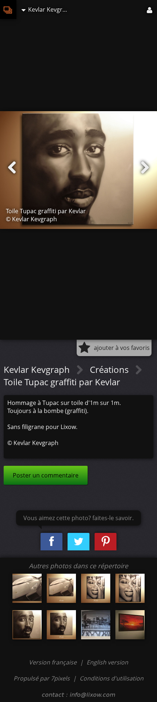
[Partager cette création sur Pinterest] (105, 542)
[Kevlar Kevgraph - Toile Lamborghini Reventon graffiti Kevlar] (27, 588)
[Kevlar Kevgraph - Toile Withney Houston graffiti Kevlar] (95, 588)
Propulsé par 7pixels (42, 678)
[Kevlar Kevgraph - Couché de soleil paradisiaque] (130, 624)
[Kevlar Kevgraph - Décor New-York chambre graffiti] (95, 624)
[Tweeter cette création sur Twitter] (78, 542)
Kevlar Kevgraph (38, 369)
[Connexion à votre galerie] (150, 9)
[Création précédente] (12, 167)
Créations (110, 369)
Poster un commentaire (45, 475)
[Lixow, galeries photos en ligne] (8, 9)
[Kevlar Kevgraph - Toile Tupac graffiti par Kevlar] (27, 624)
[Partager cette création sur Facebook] (51, 542)
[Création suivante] (145, 167)
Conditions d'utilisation (111, 678)
